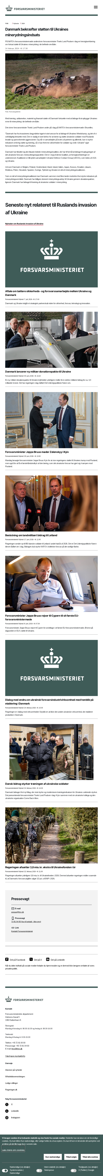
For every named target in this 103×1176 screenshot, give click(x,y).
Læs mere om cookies (13, 1150)
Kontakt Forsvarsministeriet (22, 931)
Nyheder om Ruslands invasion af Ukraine (24, 223)
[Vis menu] (96, 7)
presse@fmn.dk (17, 912)
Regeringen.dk (11, 1090)
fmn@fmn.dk (17, 1049)
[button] (25, 1166)
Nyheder (16, 23)
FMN (6, 23)
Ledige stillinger (11, 1083)
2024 (23, 23)
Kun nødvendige (52, 1157)
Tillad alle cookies (90, 1157)
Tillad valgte (71, 1157)
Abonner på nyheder (13, 1070)
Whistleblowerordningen (15, 1076)
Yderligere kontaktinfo (15, 1056)
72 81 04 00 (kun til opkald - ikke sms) (26, 922)
